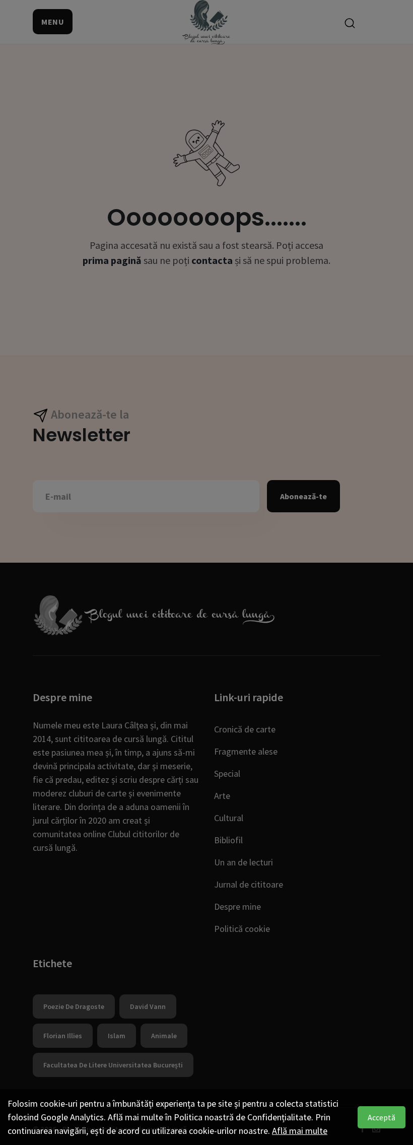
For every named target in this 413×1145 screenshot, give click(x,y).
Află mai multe (299, 1130)
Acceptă (381, 1117)
